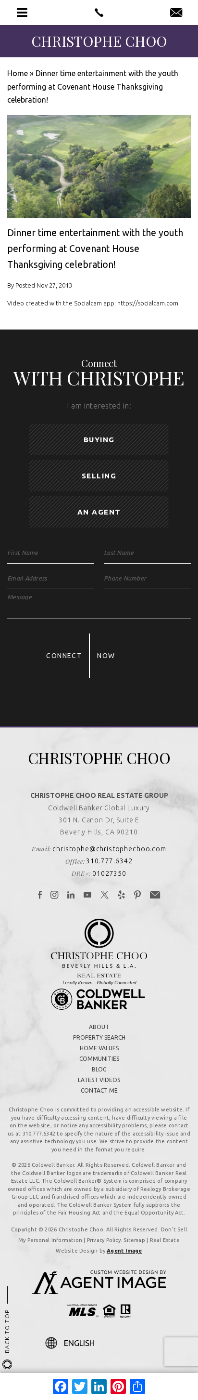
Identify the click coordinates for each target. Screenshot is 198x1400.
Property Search (99, 1037)
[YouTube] (88, 895)
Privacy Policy (104, 1240)
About (99, 1027)
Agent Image (124, 1251)
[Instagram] (54, 895)
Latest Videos (99, 1080)
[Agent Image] (99, 1291)
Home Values (99, 1048)
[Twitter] (104, 895)
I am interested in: (99, 405)
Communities (99, 1059)
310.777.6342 (109, 861)
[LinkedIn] (71, 895)
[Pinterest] (137, 895)
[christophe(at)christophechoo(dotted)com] (176, 13)
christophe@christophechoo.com (109, 849)
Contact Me (99, 1090)
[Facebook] (40, 895)
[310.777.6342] (99, 12)
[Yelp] (121, 895)
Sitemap (134, 1240)
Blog (99, 1069)
